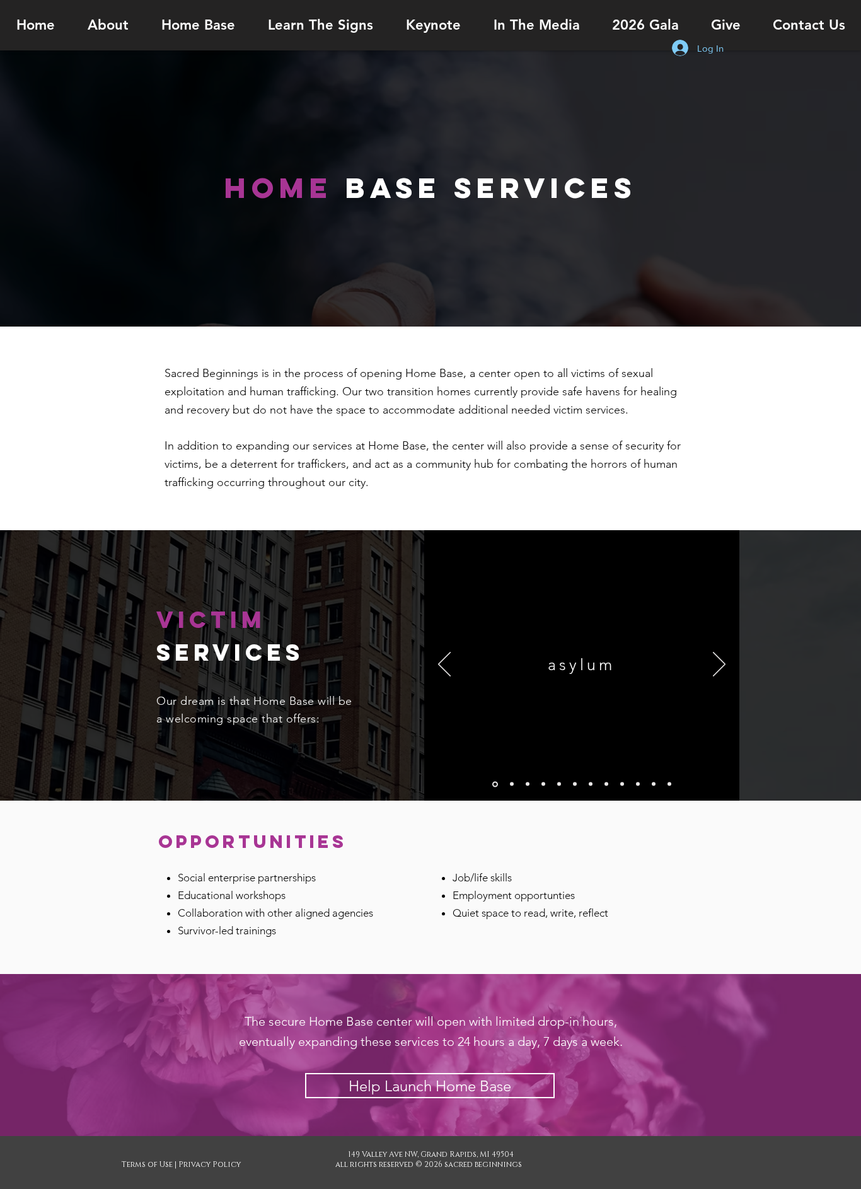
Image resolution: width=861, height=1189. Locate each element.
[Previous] (444, 665)
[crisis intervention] (527, 784)
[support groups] (654, 784)
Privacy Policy (209, 1164)
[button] (108, 25)
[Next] (719, 665)
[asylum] (495, 784)
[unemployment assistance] (590, 784)
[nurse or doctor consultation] (669, 784)
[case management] (512, 784)
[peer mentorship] (638, 784)
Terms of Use (147, 1164)
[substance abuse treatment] (575, 784)
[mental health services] (559, 784)
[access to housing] (606, 784)
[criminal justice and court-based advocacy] (622, 784)
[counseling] (543, 784)
